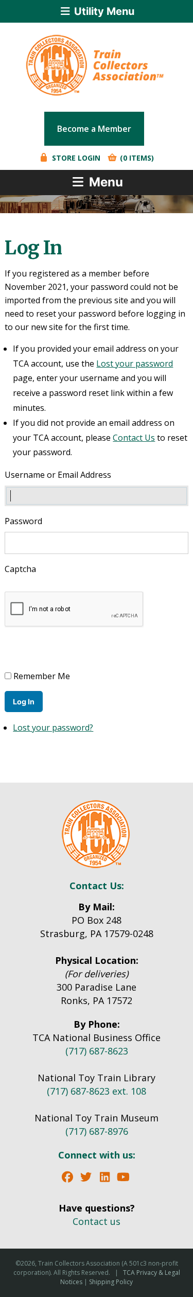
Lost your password (134, 363)
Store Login (75, 158)
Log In (23, 701)
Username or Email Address (58, 474)
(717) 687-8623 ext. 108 (96, 1091)
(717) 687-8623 (96, 1051)
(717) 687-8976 (96, 1131)
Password (23, 521)
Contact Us (134, 437)
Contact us (96, 1221)
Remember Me (41, 676)
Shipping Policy (111, 1281)
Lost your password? (53, 727)
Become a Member (94, 128)
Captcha (21, 569)
